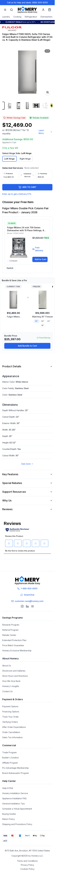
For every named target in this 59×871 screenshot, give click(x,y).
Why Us (7, 500)
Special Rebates (12, 483)
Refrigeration (31, 16)
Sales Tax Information (12, 737)
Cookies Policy (27, 869)
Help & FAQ (7, 788)
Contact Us (7, 691)
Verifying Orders (10, 722)
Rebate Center (9, 635)
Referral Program (10, 630)
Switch (10, 268)
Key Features (10, 474)
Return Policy (8, 819)
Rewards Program (10, 625)
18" (42, 325)
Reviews (7, 509)
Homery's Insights (10, 686)
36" (36, 321)
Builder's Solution (10, 757)
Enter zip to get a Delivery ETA (16, 194)
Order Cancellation (11, 732)
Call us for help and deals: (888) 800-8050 (27, 2)
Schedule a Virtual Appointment (17, 809)
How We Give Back (11, 681)
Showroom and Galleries (13, 671)
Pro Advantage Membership (15, 768)
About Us (6, 665)
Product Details (11, 366)
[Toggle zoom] (47, 92)
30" (42, 321)
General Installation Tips (13, 803)
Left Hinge (9, 158)
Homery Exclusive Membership (17, 650)
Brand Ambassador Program (15, 773)
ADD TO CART (29, 187)
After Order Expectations (14, 727)
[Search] (11, 10)
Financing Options (10, 711)
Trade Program (9, 752)
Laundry (6, 16)
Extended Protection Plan (14, 640)
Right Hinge (25, 158)
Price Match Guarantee (13, 645)
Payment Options (10, 706)
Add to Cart (40, 259)
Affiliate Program (10, 763)
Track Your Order (10, 717)
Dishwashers (46, 16)
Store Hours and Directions (15, 676)
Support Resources (14, 491)
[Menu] (5, 10)
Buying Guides (9, 814)
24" (48, 321)
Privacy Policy (27, 865)
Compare (13, 261)
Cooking (17, 16)
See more (26, 464)
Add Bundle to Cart (27, 346)
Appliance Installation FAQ (14, 798)
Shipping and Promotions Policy (17, 824)
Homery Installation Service (15, 793)
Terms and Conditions (27, 861)
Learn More (41, 131)
